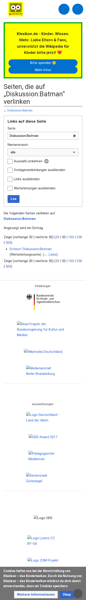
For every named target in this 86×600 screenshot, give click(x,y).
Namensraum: (18, 145)
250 (79, 237)
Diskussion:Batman (20, 110)
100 (71, 237)
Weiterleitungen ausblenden (34, 188)
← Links (50, 254)
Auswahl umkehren (28, 161)
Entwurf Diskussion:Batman (31, 249)
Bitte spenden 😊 (43, 63)
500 (8, 243)
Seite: (12, 128)
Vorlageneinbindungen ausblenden (39, 170)
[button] (46, 161)
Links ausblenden (27, 179)
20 (57, 237)
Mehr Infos (43, 70)
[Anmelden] (63, 9)
